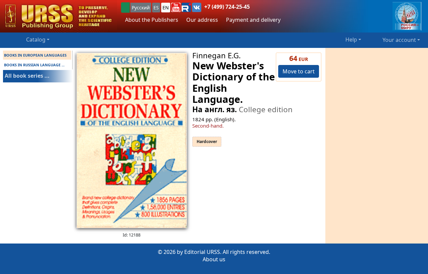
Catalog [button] (35, 39)
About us (214, 259)
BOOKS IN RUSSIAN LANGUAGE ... (34, 64)
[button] (176, 7)
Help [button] (351, 39)
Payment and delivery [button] (253, 19)
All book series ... (27, 75)
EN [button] (166, 7)
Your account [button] (399, 40)
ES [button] (156, 7)
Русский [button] (141, 7)
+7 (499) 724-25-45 (227, 6)
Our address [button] (202, 19)
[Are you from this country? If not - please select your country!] (125, 7)
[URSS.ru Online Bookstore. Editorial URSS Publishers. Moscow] (58, 16)
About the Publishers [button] (151, 19)
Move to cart (299, 71)
